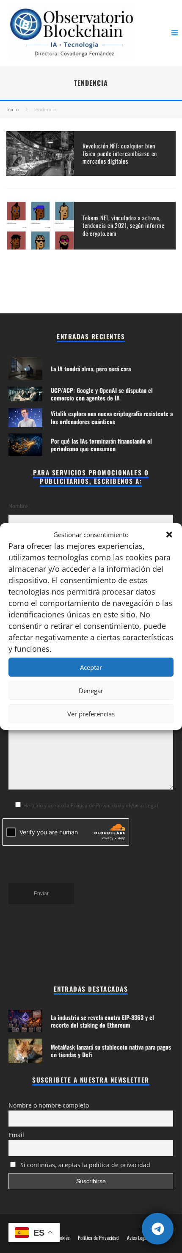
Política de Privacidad (98, 1237)
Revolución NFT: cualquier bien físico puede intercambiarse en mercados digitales (120, 153)
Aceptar (91, 667)
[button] (169, 534)
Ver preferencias (91, 714)
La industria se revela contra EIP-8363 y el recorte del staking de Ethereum (102, 1021)
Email (16, 1135)
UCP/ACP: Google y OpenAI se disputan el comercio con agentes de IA (102, 394)
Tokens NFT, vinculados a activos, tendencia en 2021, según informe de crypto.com (123, 225)
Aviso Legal (137, 1237)
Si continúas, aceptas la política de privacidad (84, 1165)
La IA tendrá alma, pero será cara (91, 368)
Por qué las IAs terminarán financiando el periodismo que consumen (101, 444)
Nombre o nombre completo (48, 1105)
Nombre (18, 506)
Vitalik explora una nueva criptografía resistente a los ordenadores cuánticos (112, 417)
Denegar (91, 690)
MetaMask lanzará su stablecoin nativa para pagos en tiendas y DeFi (111, 1050)
